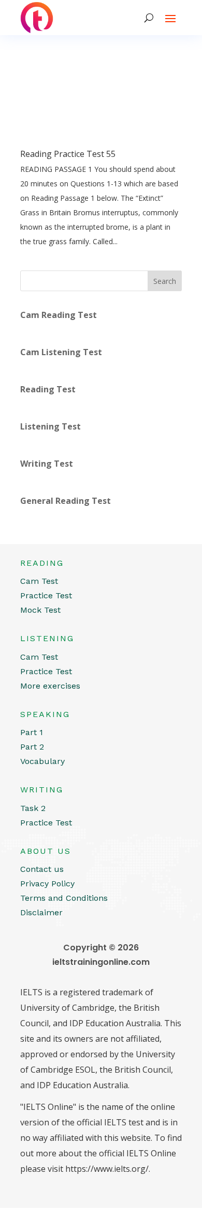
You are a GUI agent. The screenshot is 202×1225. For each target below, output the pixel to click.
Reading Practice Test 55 (68, 154)
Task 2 (33, 808)
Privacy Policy (47, 883)
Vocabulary (42, 761)
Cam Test (39, 581)
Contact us (42, 869)
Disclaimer (41, 912)
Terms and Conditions (64, 898)
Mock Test (40, 610)
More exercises (50, 686)
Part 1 (31, 732)
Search (164, 281)
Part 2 (32, 747)
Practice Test (46, 595)
